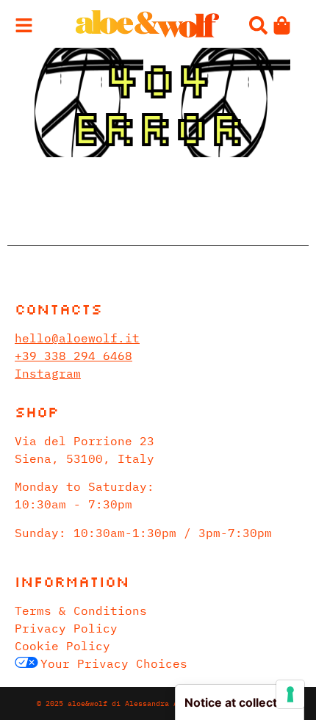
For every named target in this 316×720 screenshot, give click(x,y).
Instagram (48, 373)
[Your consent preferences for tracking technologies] (290, 694)
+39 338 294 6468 (73, 355)
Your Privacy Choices (113, 663)
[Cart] (282, 25)
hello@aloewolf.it (77, 338)
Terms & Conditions (81, 610)
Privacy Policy (66, 628)
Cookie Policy (62, 645)
